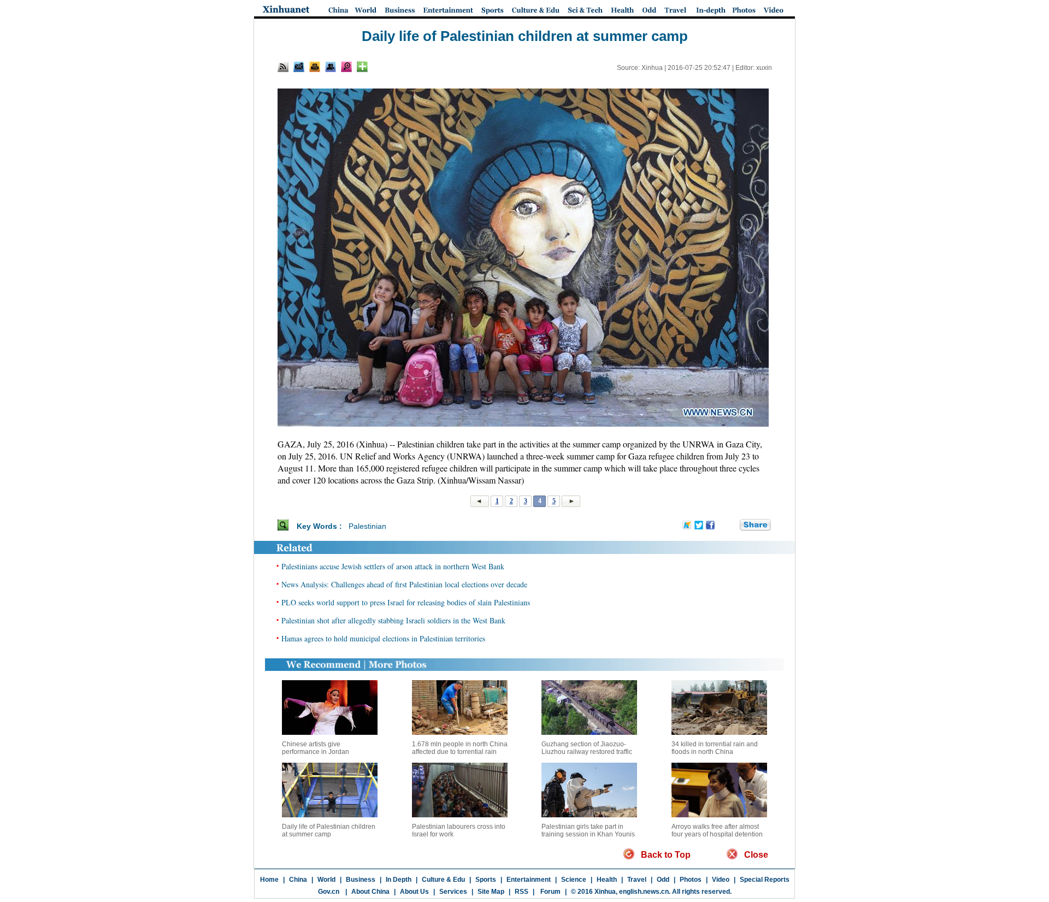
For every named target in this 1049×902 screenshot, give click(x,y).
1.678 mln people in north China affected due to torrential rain (460, 748)
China (298, 879)
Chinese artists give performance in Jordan (315, 748)
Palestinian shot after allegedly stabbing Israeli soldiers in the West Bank (393, 620)
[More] (362, 66)
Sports (485, 879)
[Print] (314, 66)
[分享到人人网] (732, 525)
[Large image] (346, 66)
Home (269, 879)
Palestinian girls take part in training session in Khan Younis (588, 830)
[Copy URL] (330, 66)
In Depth (398, 879)
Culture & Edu (443, 879)
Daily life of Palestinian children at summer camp (328, 830)
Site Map (491, 891)
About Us (414, 891)
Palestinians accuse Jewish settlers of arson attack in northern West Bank (392, 566)
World (326, 879)
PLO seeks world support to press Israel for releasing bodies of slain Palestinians (405, 602)
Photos (691, 879)
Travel (636, 879)
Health (607, 879)
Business (360, 879)
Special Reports (764, 879)
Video (720, 879)
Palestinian (367, 526)
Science (573, 879)
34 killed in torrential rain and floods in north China (714, 748)
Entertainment (528, 879)
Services (453, 891)
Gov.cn (328, 891)
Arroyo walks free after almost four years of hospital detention (717, 830)
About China (370, 891)
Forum (550, 891)
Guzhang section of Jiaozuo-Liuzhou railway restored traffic (586, 748)
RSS (521, 891)
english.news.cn (644, 891)
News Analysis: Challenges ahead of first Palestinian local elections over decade (404, 584)
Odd (663, 879)
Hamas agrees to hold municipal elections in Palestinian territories (383, 638)
